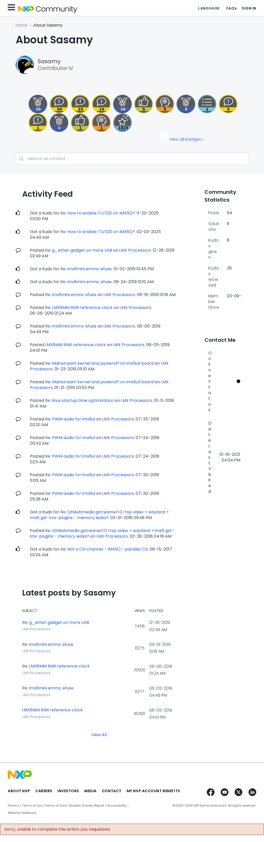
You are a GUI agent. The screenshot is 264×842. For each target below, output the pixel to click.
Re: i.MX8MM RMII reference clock (79, 308)
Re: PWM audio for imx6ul (70, 419)
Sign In (249, 8)
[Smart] (80, 104)
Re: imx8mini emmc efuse (86, 269)
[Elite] (38, 104)
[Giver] (80, 122)
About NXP (19, 790)
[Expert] (59, 104)
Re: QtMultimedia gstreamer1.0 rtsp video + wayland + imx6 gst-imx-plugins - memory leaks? (99, 515)
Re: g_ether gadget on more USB (78, 250)
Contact (111, 790)
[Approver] (143, 104)
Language (208, 8)
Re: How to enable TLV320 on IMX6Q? (97, 213)
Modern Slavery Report (86, 805)
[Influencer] (122, 104)
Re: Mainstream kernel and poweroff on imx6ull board (99, 363)
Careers (43, 790)
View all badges (185, 139)
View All (99, 734)
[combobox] (132, 159)
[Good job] (59, 122)
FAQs (231, 8)
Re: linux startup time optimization (79, 400)
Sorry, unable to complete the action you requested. (57, 829)
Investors (68, 790)
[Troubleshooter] (164, 104)
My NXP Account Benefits (153, 790)
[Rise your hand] (207, 104)
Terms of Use (32, 805)
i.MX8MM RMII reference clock (75, 345)
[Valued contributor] (186, 104)
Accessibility (117, 805)
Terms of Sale (55, 805)
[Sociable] (101, 104)
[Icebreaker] (38, 122)
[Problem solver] (101, 122)
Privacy (13, 805)
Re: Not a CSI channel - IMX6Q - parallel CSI (104, 549)
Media (90, 790)
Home (22, 25)
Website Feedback (22, 812)
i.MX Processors (135, 250)
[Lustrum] (122, 122)
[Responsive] (228, 104)
